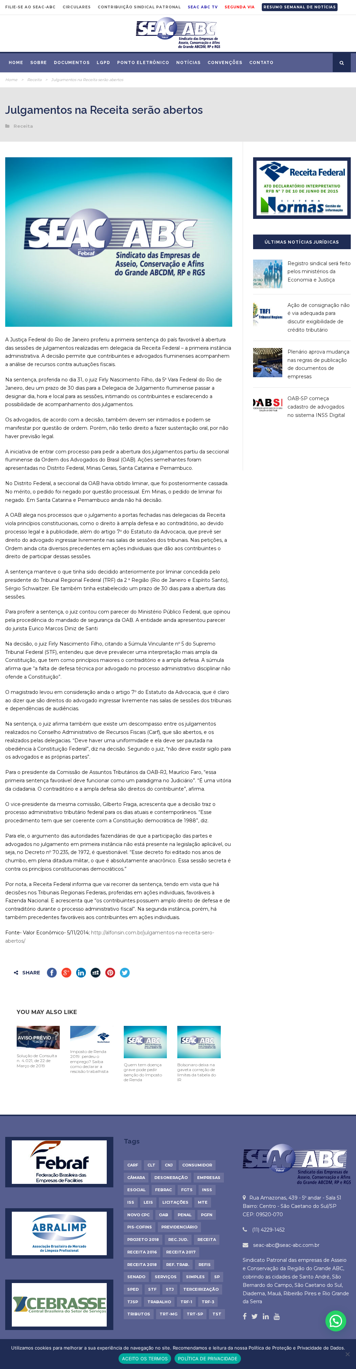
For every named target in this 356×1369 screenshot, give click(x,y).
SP (217, 1276)
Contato (261, 62)
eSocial (136, 1189)
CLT (151, 1165)
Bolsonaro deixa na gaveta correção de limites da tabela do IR (196, 1072)
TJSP (132, 1301)
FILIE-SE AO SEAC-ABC (30, 7)
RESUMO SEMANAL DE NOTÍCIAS (300, 7)
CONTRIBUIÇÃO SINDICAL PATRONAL (139, 7)
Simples (195, 1276)
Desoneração (171, 1177)
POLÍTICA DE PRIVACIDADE (207, 1358)
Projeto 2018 (143, 1239)
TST (216, 1314)
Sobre (38, 62)
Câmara (136, 1177)
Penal (185, 1214)
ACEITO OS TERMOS (145, 1358)
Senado (136, 1276)
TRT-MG (168, 1314)
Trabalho (159, 1301)
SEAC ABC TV (203, 7)
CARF (132, 1165)
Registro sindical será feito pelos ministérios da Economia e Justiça (319, 271)
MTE (203, 1202)
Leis (148, 1202)
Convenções (225, 62)
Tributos (138, 1314)
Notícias (188, 62)
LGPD (103, 62)
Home (16, 62)
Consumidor (197, 1165)
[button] (335, 1321)
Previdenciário (179, 1227)
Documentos (72, 62)
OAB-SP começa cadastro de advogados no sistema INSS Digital (316, 406)
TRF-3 (208, 1301)
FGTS (187, 1189)
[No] (347, 1354)
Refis (205, 1264)
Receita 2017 (181, 1252)
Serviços (166, 1276)
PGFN (206, 1214)
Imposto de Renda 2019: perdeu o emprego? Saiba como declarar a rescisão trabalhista (89, 1061)
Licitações (175, 1202)
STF (152, 1289)
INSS (207, 1189)
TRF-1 (186, 1301)
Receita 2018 (142, 1264)
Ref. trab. (177, 1264)
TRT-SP (195, 1314)
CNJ (169, 1165)
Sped (133, 1289)
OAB (163, 1214)
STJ (170, 1289)
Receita (34, 79)
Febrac (163, 1189)
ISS (130, 1202)
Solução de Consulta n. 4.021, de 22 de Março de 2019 (37, 1060)
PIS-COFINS (139, 1227)
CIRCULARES (77, 7)
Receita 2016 (142, 1252)
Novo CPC (138, 1214)
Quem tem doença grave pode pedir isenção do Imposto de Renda (143, 1072)
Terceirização (201, 1289)
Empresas (208, 1177)
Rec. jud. (178, 1239)
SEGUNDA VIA (240, 7)
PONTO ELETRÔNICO (143, 62)
